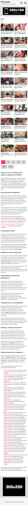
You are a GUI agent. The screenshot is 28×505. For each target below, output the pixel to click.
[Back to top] (25, 502)
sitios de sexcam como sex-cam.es (9, 219)
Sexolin (6, 1)
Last (11, 166)
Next (4, 166)
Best (2, 21)
